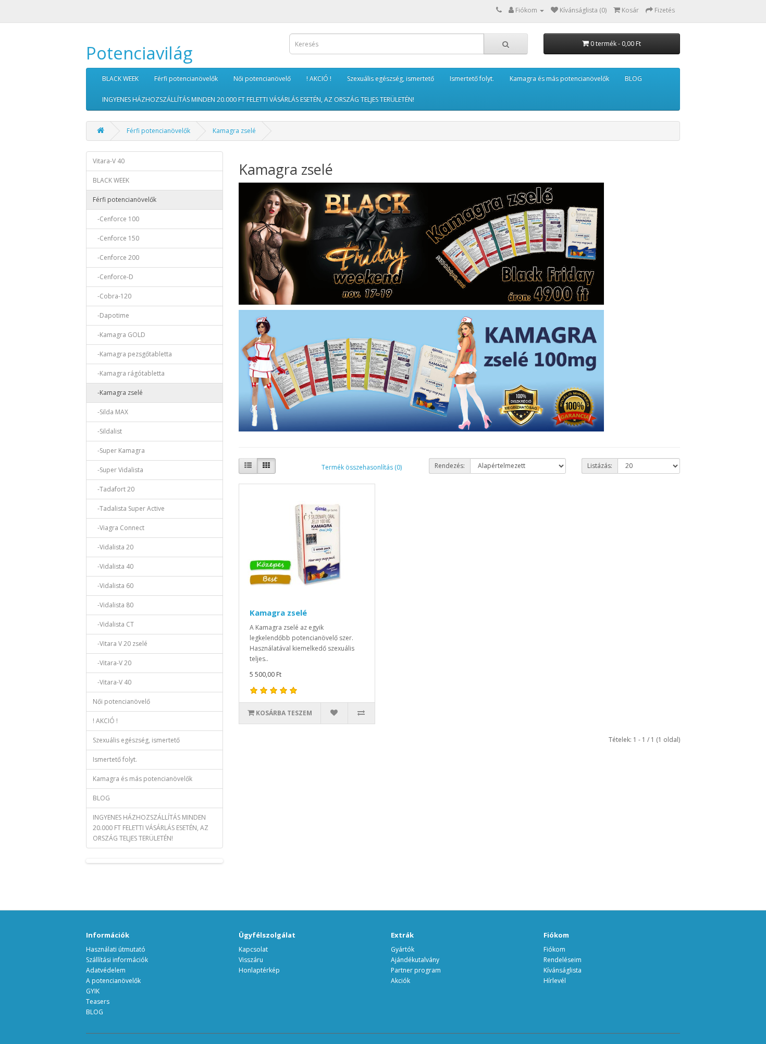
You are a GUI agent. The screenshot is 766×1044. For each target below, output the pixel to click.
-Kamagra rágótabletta (129, 373)
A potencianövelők (113, 980)
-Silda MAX (110, 411)
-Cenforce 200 (116, 257)
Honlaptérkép (259, 970)
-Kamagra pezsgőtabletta (132, 354)
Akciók (400, 980)
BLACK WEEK (120, 78)
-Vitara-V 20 (112, 662)
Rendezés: (450, 465)
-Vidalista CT (113, 624)
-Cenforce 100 (116, 218)
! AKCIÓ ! (318, 78)
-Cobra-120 (112, 296)
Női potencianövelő (262, 78)
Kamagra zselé (234, 130)
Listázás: (599, 465)
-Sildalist (107, 431)
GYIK (93, 991)
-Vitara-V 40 (112, 682)
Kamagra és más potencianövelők (559, 78)
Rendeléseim (562, 959)
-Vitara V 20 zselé (120, 643)
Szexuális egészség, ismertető (390, 78)
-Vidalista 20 (113, 547)
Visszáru (251, 959)
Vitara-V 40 (109, 161)
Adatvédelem (106, 970)
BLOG (633, 78)
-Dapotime (111, 315)
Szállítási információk (117, 959)
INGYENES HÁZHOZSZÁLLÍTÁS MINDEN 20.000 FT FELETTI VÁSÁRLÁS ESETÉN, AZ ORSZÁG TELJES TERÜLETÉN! (258, 99)
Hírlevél (554, 980)
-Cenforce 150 (116, 238)
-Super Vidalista (118, 469)
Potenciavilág (139, 53)
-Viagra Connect (118, 527)
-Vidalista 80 (113, 605)
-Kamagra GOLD (119, 334)
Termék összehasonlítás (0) (362, 467)
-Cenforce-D (113, 276)
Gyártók (402, 949)
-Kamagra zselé (118, 392)
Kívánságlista (562, 970)
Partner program (416, 970)
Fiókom (554, 949)
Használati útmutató (115, 949)
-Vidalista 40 (113, 566)
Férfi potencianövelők (186, 78)
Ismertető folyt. (472, 78)
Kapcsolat (253, 949)
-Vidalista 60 (113, 585)
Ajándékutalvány (415, 959)
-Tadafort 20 (113, 489)
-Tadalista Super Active (129, 508)
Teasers (97, 1001)
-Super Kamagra (119, 450)
